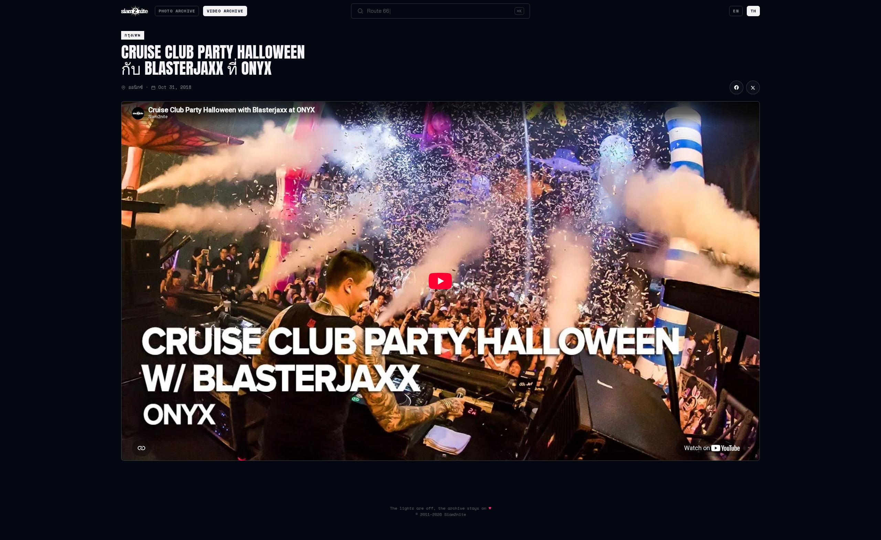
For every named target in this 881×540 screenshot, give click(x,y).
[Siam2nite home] (134, 11)
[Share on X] (753, 87)
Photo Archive (177, 11)
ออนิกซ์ (135, 87)
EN (736, 11)
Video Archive (225, 11)
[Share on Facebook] (736, 87)
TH (753, 11)
